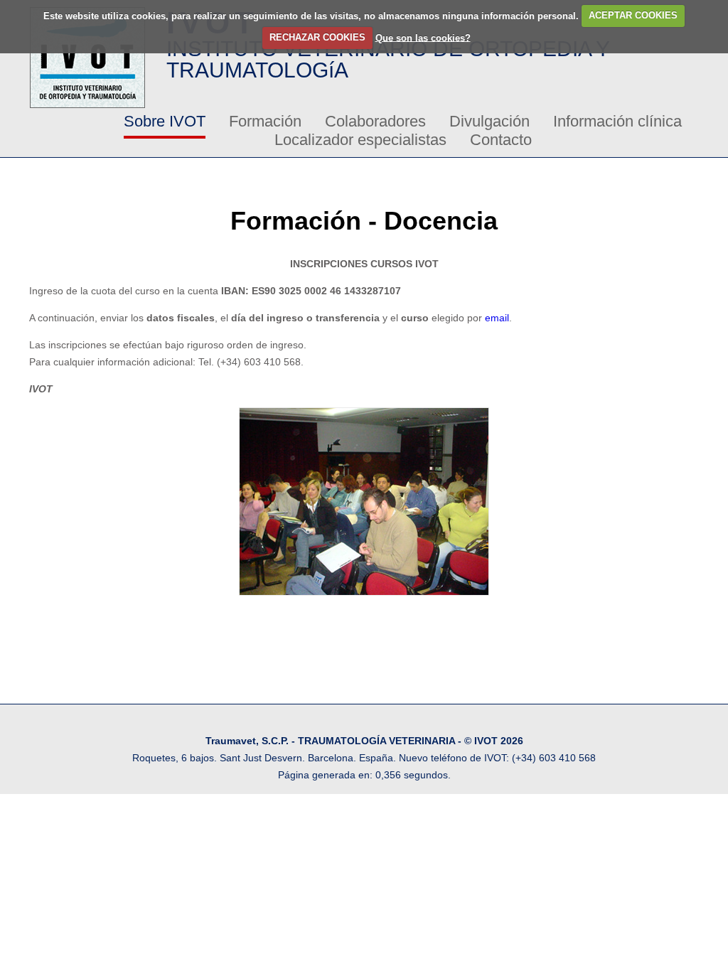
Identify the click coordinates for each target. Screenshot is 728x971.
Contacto (501, 140)
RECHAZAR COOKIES (317, 37)
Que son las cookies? (423, 37)
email (497, 317)
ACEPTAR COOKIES (633, 15)
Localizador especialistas (360, 140)
